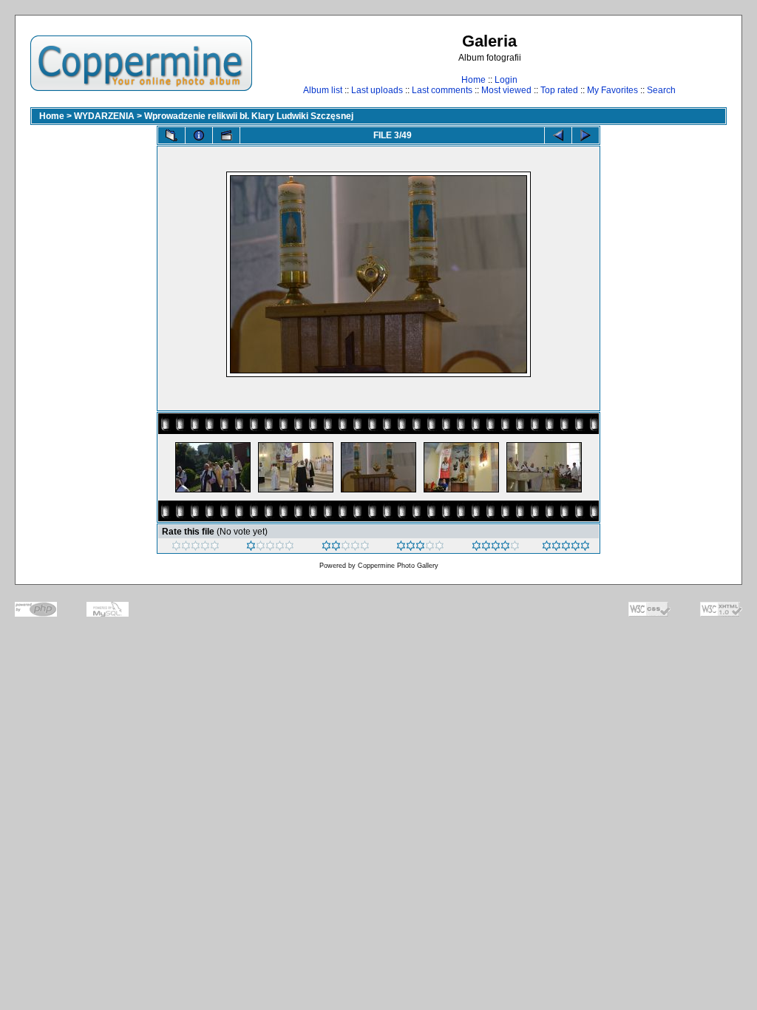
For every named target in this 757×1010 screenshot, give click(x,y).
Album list (322, 90)
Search (661, 90)
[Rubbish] (196, 548)
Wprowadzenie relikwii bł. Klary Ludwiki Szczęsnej (248, 116)
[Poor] (270, 548)
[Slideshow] (226, 135)
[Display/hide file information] (199, 135)
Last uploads (377, 90)
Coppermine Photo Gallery (398, 565)
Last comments (442, 90)
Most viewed (506, 90)
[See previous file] (558, 135)
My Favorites (612, 90)
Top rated (559, 90)
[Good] (420, 548)
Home (473, 80)
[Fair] (346, 548)
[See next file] (585, 135)
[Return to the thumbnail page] (171, 135)
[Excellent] (496, 548)
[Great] (566, 548)
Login (506, 80)
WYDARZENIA (104, 116)
